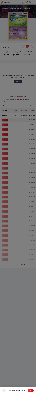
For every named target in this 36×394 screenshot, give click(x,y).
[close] (4, 390)
